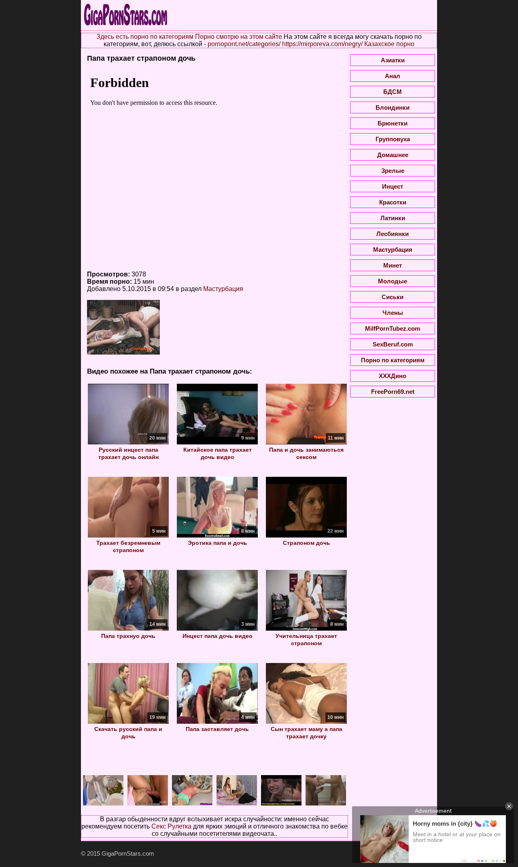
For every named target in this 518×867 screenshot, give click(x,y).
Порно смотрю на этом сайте (238, 36)
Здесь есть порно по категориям (144, 36)
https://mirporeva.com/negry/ (322, 43)
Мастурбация (223, 288)
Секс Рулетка (171, 826)
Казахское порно (389, 43)
